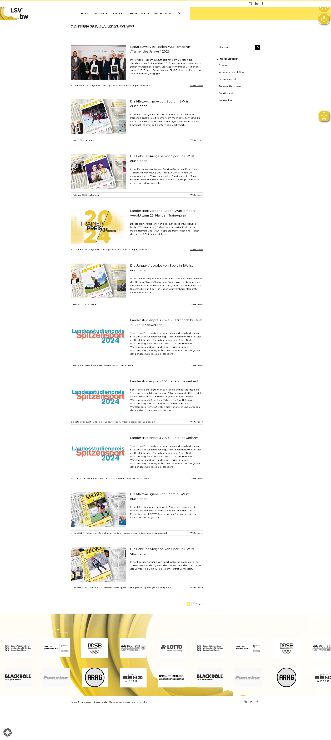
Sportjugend (147, 533)
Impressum (86, 702)
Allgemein (95, 86)
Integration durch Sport (110, 533)
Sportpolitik (146, 86)
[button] (179, 13)
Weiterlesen (196, 86)
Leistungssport (109, 86)
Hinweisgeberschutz (119, 702)
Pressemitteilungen (128, 86)
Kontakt (75, 702)
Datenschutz (100, 702)
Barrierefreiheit (140, 702)
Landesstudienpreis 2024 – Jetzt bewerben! (164, 381)
